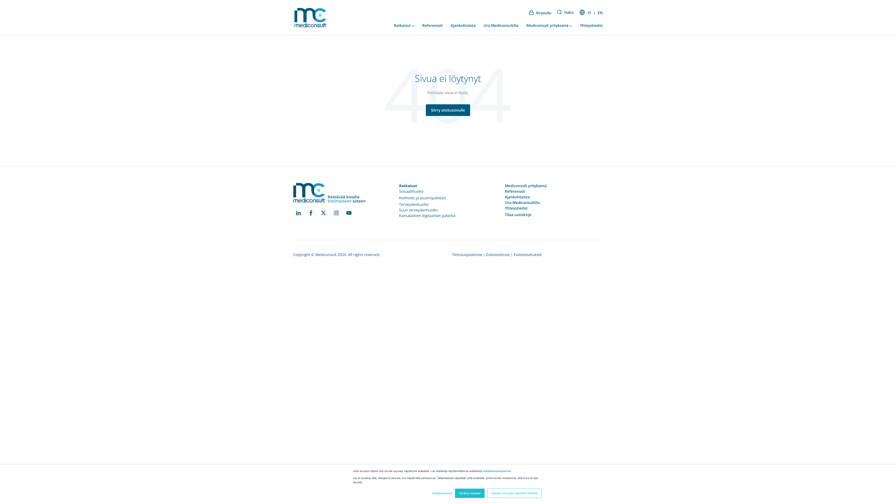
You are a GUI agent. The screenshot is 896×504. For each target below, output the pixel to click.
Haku (569, 12)
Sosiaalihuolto (411, 191)
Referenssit (432, 25)
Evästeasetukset (528, 254)
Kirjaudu (543, 12)
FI (589, 12)
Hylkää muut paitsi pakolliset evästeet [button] (514, 493)
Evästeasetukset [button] (442, 493)
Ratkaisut (403, 25)
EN (600, 12)
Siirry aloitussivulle (448, 110)
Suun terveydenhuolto (418, 210)
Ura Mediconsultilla (500, 25)
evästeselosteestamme (497, 471)
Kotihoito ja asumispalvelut (422, 197)
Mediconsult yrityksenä (547, 25)
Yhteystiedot (591, 25)
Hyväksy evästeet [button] (470, 493)
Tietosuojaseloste (467, 254)
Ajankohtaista (463, 25)
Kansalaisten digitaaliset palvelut (427, 215)
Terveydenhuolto (414, 204)
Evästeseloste (498, 254)
